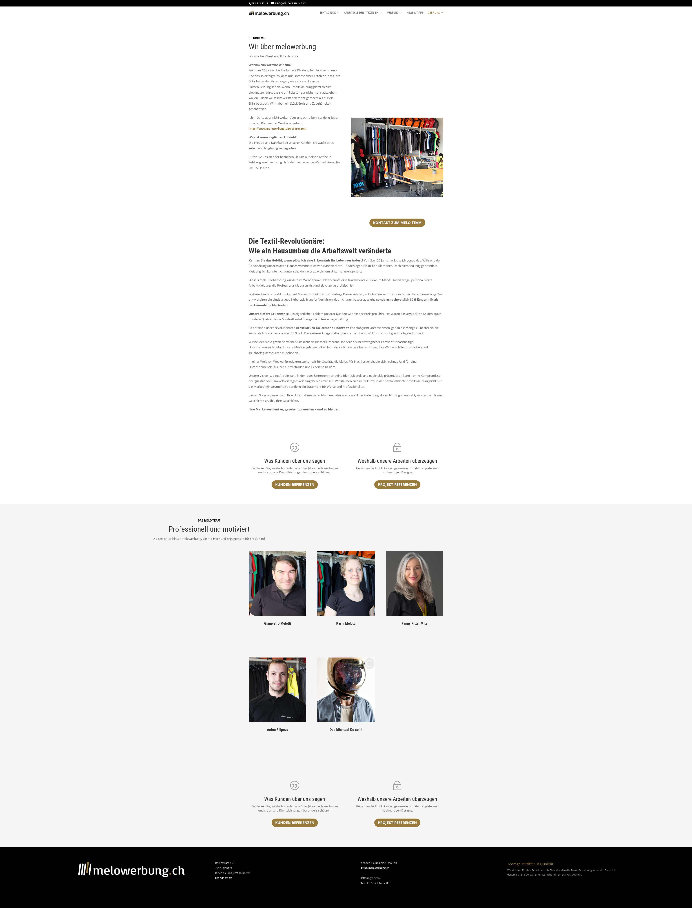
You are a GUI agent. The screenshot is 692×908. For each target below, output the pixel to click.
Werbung (392, 13)
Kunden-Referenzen (294, 822)
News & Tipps (415, 13)
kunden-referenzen (294, 484)
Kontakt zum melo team (397, 222)
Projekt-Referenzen (397, 822)
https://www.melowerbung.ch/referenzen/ (278, 128)
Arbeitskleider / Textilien (361, 13)
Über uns (434, 13)
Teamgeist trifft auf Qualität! (530, 863)
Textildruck (328, 13)
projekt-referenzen (397, 484)
